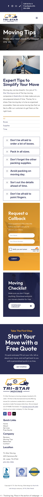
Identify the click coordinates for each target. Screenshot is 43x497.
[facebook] (8, 6)
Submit (14, 259)
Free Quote (7, 430)
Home (5, 424)
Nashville (17, 96)
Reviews (6, 437)
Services (6, 428)
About (5, 426)
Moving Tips (8, 439)
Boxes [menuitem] (5, 122)
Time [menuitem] (5, 129)
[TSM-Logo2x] (10, 15)
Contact (6, 443)
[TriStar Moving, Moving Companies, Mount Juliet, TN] (6, 473)
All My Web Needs (28, 488)
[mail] (16, 6)
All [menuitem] (4, 118)
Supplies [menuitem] (6, 125)
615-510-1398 (8, 462)
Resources (7, 441)
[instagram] (12, 6)
